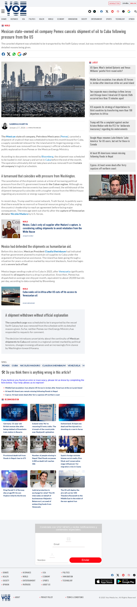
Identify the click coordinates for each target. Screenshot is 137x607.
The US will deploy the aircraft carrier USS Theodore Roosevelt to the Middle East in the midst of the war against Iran (72, 495)
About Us (46, 585)
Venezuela (74, 365)
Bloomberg (47, 156)
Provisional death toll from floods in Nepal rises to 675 (14, 456)
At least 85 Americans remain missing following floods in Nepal (31, 391)
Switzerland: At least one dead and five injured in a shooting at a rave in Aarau (72, 426)
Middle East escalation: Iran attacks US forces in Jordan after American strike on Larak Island (43, 388)
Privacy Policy (47, 597)
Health (41, 19)
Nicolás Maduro (30, 365)
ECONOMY (60, 19)
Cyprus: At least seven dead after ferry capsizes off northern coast (32, 395)
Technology (120, 19)
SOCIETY (84, 19)
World (7, 26)
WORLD (50, 19)
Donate (4, 19)
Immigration (72, 19)
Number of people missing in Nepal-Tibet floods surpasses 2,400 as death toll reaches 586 (44, 459)
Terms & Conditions (75, 597)
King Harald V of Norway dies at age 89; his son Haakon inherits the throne (14, 493)
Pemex (6, 365)
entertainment (96, 19)
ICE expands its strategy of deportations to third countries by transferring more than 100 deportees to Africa (111, 110)
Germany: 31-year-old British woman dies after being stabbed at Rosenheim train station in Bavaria (14, 427)
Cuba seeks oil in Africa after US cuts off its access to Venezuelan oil (50, 294)
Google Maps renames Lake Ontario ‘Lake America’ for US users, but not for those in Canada (110, 141)
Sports (109, 19)
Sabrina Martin (18, 124)
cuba (15, 365)
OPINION (131, 19)
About (17, 597)
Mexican (11, 136)
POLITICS (32, 19)
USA (23, 19)
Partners (27, 585)
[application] (112, 188)
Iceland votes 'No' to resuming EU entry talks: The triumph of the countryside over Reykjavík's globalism (44, 427)
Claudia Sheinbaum (54, 365)
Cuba (48, 159)
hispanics (14, 19)
